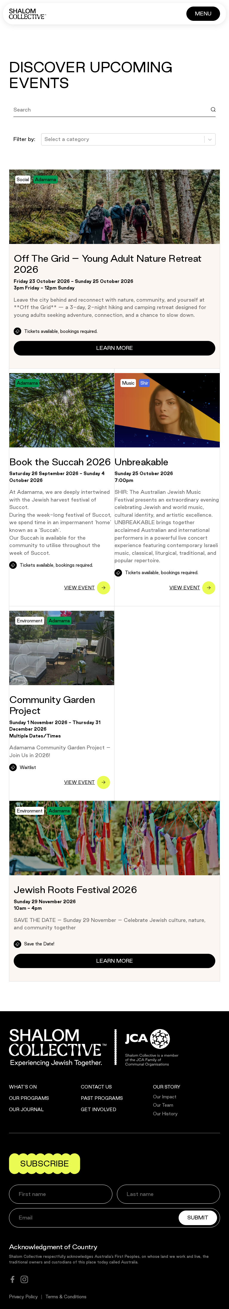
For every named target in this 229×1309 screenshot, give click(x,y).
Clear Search (35, 123)
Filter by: (24, 139)
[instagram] (24, 1279)
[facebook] (12, 1279)
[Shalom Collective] (27, 14)
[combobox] (45, 139)
